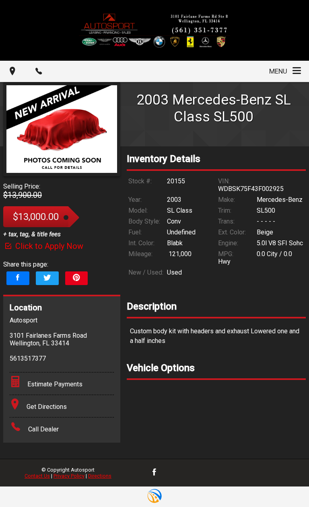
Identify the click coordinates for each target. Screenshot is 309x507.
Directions (99, 476)
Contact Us (37, 476)
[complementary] (285, 483)
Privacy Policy (69, 476)
